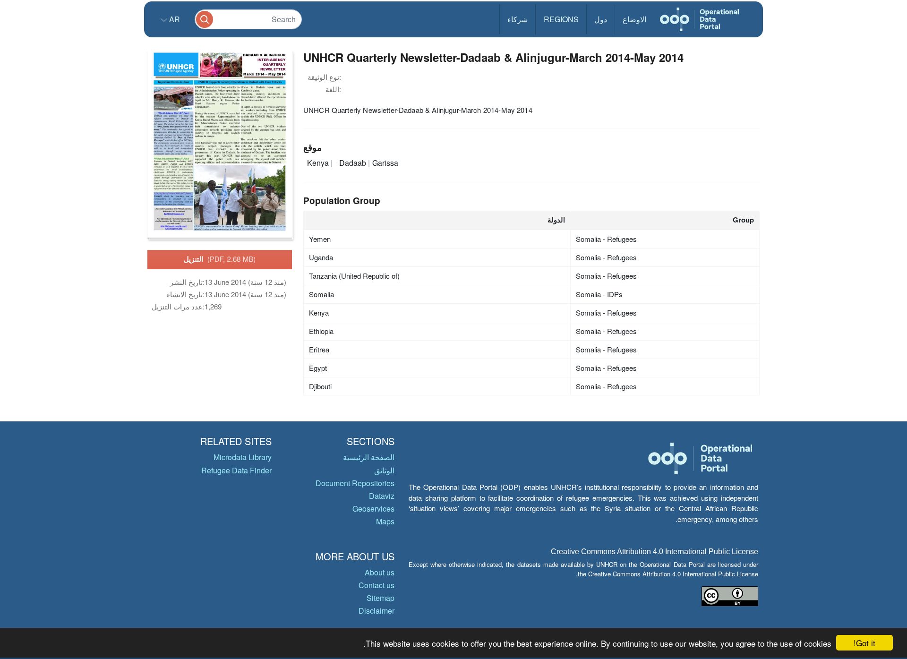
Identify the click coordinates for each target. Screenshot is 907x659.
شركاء (517, 19)
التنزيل (220, 259)
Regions (561, 19)
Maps (385, 521)
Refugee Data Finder (236, 470)
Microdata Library (243, 457)
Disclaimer (376, 610)
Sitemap (380, 597)
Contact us (376, 585)
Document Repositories (355, 483)
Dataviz (381, 495)
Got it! (864, 643)
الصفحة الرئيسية (368, 457)
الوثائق (384, 470)
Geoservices (373, 508)
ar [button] (173, 19)
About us (379, 572)
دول (600, 19)
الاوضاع (634, 19)
